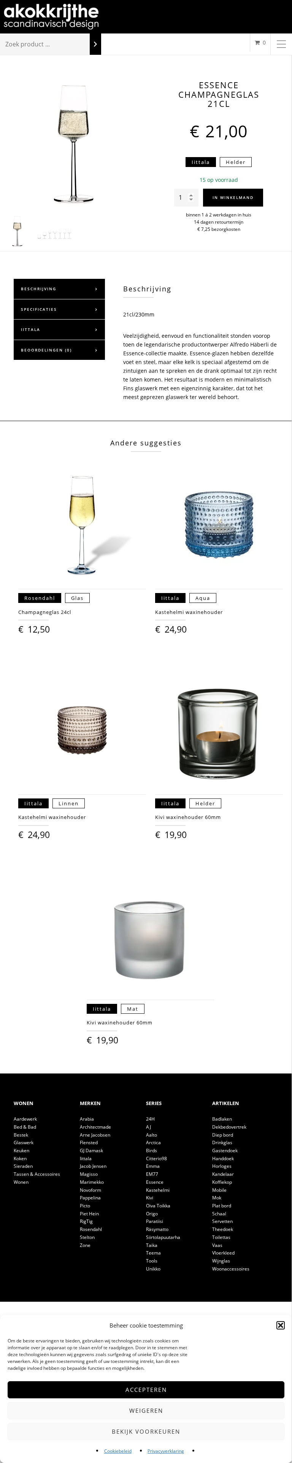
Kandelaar (223, 1174)
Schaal (219, 1214)
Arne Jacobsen (95, 1135)
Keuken (21, 1150)
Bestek (21, 1135)
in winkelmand (233, 197)
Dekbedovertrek (229, 1127)
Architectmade (95, 1127)
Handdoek (223, 1158)
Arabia (87, 1119)
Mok (216, 1198)
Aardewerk (25, 1119)
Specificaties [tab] (39, 309)
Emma (153, 1166)
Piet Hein (89, 1214)
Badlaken (222, 1119)
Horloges (222, 1166)
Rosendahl (91, 1229)
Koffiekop (222, 1182)
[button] (280, 1325)
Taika (151, 1245)
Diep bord (222, 1135)
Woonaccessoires (230, 1269)
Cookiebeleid (118, 1451)
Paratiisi (154, 1221)
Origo (152, 1214)
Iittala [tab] (30, 329)
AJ (148, 1127)
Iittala (86, 1158)
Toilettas (221, 1237)
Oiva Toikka (158, 1206)
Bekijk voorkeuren (146, 1431)
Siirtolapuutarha (163, 1237)
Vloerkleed (223, 1253)
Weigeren (146, 1410)
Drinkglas (222, 1142)
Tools (151, 1261)
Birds (151, 1150)
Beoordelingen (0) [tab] (46, 350)
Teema (153, 1253)
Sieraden (23, 1166)
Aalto (151, 1135)
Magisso (89, 1174)
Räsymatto (157, 1229)
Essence (154, 1182)
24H (150, 1119)
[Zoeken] (95, 44)
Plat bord (221, 1206)
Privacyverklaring (166, 1451)
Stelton (87, 1237)
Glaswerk (23, 1142)
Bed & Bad (25, 1127)
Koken (20, 1158)
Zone (85, 1245)
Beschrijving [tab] (38, 288)
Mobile (219, 1190)
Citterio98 (156, 1158)
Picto (85, 1206)
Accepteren (146, 1389)
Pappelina (90, 1198)
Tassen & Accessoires (37, 1174)
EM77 (152, 1174)
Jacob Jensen (93, 1166)
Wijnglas (221, 1261)
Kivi (149, 1198)
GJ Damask (91, 1150)
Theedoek (222, 1229)
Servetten (222, 1221)
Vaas (217, 1245)
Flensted (89, 1142)
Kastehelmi (158, 1190)
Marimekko (92, 1182)
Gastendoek (225, 1150)
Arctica (153, 1142)
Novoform (90, 1190)
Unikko (153, 1269)
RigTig (86, 1221)
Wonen (21, 1182)
